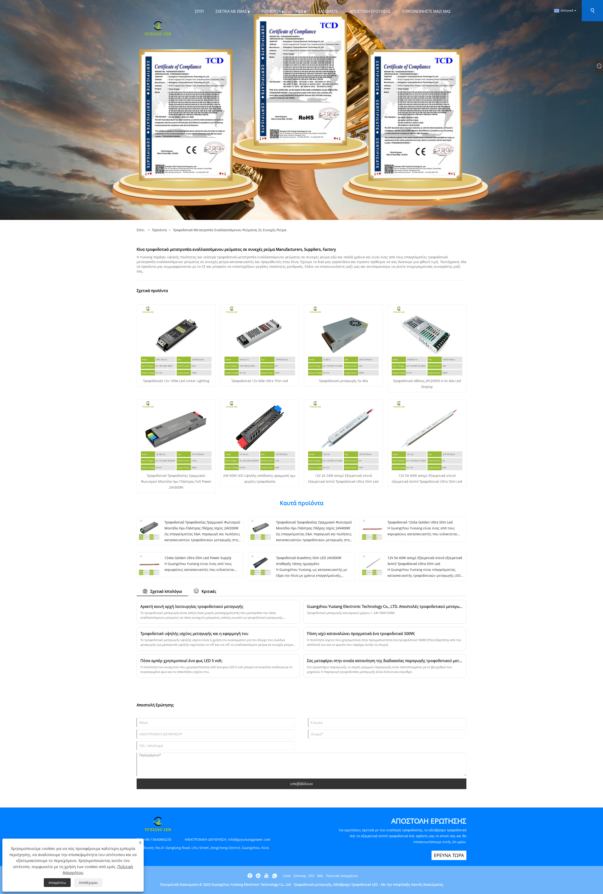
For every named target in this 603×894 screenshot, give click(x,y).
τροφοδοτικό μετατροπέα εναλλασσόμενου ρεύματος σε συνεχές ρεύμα (229, 230)
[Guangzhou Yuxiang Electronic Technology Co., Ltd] (158, 28)
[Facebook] (250, 876)
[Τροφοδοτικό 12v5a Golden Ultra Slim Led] (372, 529)
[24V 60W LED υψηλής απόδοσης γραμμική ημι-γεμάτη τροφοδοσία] (259, 434)
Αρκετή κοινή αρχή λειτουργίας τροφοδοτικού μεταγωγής (191, 606)
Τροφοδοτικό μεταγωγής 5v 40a (343, 381)
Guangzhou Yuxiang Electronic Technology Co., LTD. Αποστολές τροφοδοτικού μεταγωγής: (385, 606)
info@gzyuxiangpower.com (249, 839)
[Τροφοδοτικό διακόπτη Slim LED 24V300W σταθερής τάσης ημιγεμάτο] (260, 564)
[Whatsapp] (274, 876)
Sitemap (299, 875)
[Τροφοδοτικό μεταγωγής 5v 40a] (343, 340)
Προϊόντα (159, 230)
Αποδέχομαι (88, 882)
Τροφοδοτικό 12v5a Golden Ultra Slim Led (420, 522)
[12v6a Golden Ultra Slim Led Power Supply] (149, 564)
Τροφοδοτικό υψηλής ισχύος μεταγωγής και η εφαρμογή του (194, 633)
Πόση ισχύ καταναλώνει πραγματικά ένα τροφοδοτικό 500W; (361, 633)
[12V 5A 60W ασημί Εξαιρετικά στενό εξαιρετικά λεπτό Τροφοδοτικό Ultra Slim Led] (427, 434)
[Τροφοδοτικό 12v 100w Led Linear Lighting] (176, 340)
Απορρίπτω (57, 882)
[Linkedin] (258, 876)
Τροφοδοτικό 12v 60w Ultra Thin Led (259, 381)
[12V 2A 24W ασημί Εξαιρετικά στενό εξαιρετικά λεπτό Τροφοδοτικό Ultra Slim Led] (343, 434)
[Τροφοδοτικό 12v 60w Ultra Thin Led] (259, 340)
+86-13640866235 (157, 839)
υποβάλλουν (301, 783)
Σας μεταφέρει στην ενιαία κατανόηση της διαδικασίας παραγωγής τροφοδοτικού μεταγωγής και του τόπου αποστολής (385, 660)
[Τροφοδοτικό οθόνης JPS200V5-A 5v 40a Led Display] (427, 340)
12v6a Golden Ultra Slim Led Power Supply (197, 558)
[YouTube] (266, 876)
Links (287, 875)
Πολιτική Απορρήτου (342, 875)
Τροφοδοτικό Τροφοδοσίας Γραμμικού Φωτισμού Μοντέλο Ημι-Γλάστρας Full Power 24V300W (176, 481)
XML (320, 875)
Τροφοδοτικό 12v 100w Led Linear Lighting (176, 381)
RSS (311, 875)
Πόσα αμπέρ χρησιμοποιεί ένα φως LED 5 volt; (181, 660)
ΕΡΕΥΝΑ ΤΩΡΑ (449, 855)
